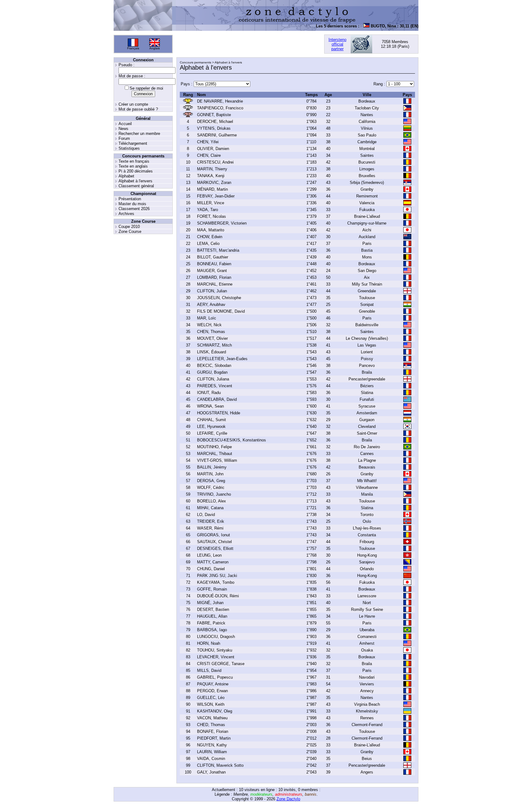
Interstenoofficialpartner (337, 44)
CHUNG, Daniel (211, 568)
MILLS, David (209, 670)
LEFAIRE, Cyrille (212, 433)
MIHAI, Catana (210, 508)
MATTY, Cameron (212, 562)
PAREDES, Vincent (214, 386)
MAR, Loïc (206, 318)
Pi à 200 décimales (136, 171)
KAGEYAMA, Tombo (215, 582)
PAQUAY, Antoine (212, 684)
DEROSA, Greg (211, 480)
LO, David (206, 514)
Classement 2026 (134, 208)
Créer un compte (133, 104)
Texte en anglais (133, 166)
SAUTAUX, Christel (214, 541)
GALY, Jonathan (211, 772)
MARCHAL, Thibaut (214, 453)
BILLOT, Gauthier (212, 257)
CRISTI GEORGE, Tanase (220, 663)
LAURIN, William (212, 751)
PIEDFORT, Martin (214, 738)
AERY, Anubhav (211, 304)
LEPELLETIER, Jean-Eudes (222, 358)
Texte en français (134, 161)
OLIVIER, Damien (213, 148)
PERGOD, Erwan (212, 690)
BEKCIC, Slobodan (214, 365)
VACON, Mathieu (212, 718)
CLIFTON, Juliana (213, 379)
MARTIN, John (210, 474)
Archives (126, 213)
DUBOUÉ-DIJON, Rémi (218, 596)
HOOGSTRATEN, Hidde (218, 413)
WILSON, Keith (210, 704)
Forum (124, 138)
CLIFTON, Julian (212, 291)
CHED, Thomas (211, 724)
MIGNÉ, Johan (210, 602)
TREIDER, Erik (210, 521)
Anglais (154, 48)
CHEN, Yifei (208, 142)
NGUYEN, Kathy (212, 745)
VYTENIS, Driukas (214, 128)
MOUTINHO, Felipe (214, 447)
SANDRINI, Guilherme (217, 135)
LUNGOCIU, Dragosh (216, 636)
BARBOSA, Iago (212, 629)
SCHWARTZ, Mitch (214, 345)
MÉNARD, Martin (212, 189)
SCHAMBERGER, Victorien (222, 223)
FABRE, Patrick (211, 623)
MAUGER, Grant (212, 270)
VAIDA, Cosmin (211, 758)
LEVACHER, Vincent (215, 657)
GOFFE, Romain (212, 589)
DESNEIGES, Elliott (215, 548)
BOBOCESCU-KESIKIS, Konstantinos (231, 440)
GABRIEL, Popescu (215, 677)
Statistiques (129, 148)
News (123, 128)
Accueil (125, 123)
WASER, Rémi (210, 528)
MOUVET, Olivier (212, 338)
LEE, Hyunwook (211, 426)
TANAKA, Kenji (210, 175)
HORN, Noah (208, 643)
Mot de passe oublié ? (138, 109)
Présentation (130, 199)
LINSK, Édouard (211, 352)
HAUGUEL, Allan (212, 616)
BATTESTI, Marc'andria (218, 250)
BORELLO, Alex (211, 501)
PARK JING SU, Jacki (217, 575)
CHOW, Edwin (209, 236)
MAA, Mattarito (210, 230)
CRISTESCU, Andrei (215, 162)
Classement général (136, 186)
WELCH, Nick (209, 325)
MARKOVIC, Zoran (214, 182)
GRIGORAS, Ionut (213, 535)
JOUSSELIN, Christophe (219, 297)
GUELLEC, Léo (210, 697)
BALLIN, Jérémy (212, 467)
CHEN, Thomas (211, 331)
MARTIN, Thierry (212, 169)
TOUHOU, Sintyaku (214, 650)
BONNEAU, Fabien (214, 264)
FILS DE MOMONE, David (221, 311)
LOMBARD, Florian (214, 277)
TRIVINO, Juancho (214, 494)
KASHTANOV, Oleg (214, 711)
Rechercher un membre (139, 133)
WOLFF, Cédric (210, 487)
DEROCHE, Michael (215, 121)
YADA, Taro (207, 209)
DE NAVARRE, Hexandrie (220, 101)
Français (133, 48)
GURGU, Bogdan (212, 372)
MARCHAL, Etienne (214, 284)
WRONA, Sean (210, 406)
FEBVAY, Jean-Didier (216, 196)
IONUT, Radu (209, 392)
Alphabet (126, 176)
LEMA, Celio (208, 243)
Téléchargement (133, 143)
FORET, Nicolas (211, 216)
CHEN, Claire (209, 155)
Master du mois (132, 203)
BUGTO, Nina (376, 26)
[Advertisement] (248, 44)
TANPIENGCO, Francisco (220, 108)
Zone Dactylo (288, 799)
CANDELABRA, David (217, 399)
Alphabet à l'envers (135, 181)
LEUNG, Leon (209, 555)
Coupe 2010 (129, 226)
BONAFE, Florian (212, 731)
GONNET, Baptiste (214, 114)
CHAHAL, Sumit (211, 419)
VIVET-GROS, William (217, 460)
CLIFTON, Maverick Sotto (220, 765)
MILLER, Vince (210, 203)
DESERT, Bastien (213, 609)
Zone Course (130, 231)
